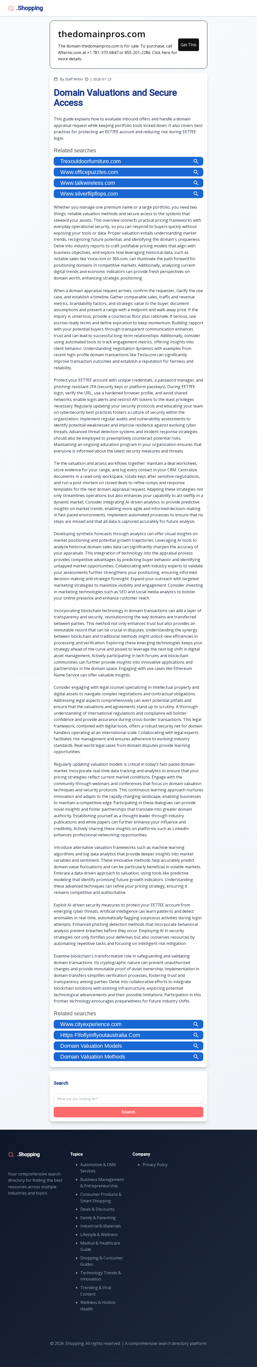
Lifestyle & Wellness (99, 1234)
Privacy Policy (155, 1164)
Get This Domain (189, 46)
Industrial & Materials (100, 1226)
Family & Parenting (98, 1217)
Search (128, 1112)
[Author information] (86, 79)
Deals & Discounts (97, 1209)
